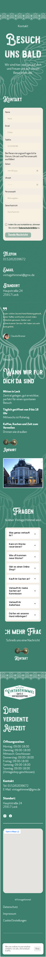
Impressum (9, 914)
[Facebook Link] (10, 816)
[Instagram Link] (5, 816)
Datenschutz (10, 907)
